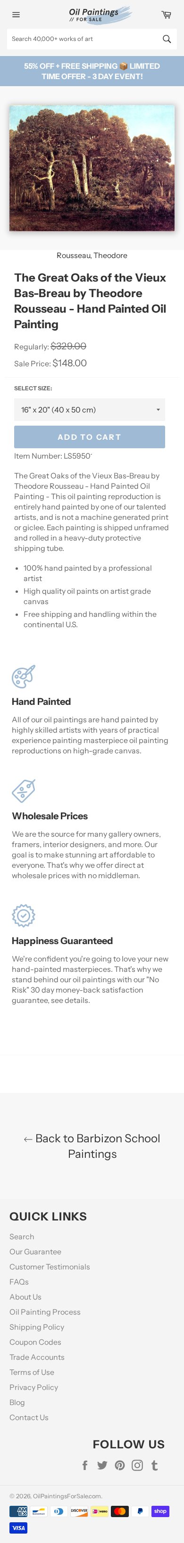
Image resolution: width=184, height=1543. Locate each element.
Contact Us (29, 1417)
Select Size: (33, 388)
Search (21, 1236)
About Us (25, 1296)
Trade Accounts (37, 1357)
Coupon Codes (35, 1342)
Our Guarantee (35, 1251)
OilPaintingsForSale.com (67, 1496)
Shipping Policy (36, 1327)
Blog (17, 1402)
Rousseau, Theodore (92, 255)
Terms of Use (31, 1372)
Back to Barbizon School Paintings (96, 1146)
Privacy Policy (33, 1387)
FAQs (19, 1281)
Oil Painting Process (45, 1312)
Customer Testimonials (49, 1266)
